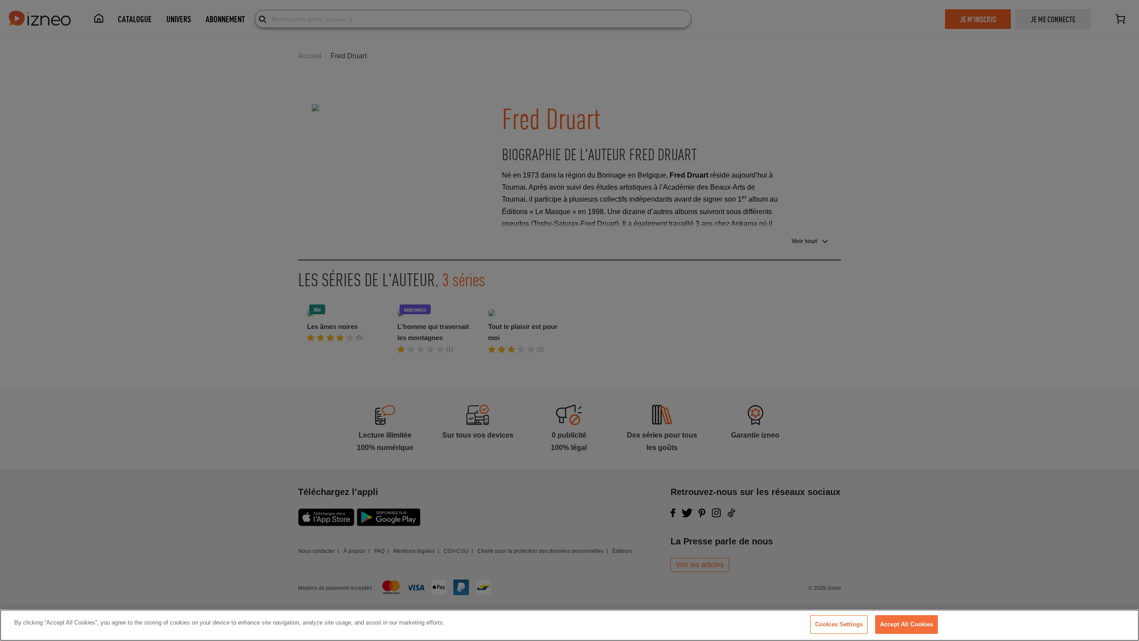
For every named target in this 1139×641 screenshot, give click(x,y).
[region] (569, 625)
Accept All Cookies (906, 624)
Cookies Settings (839, 624)
